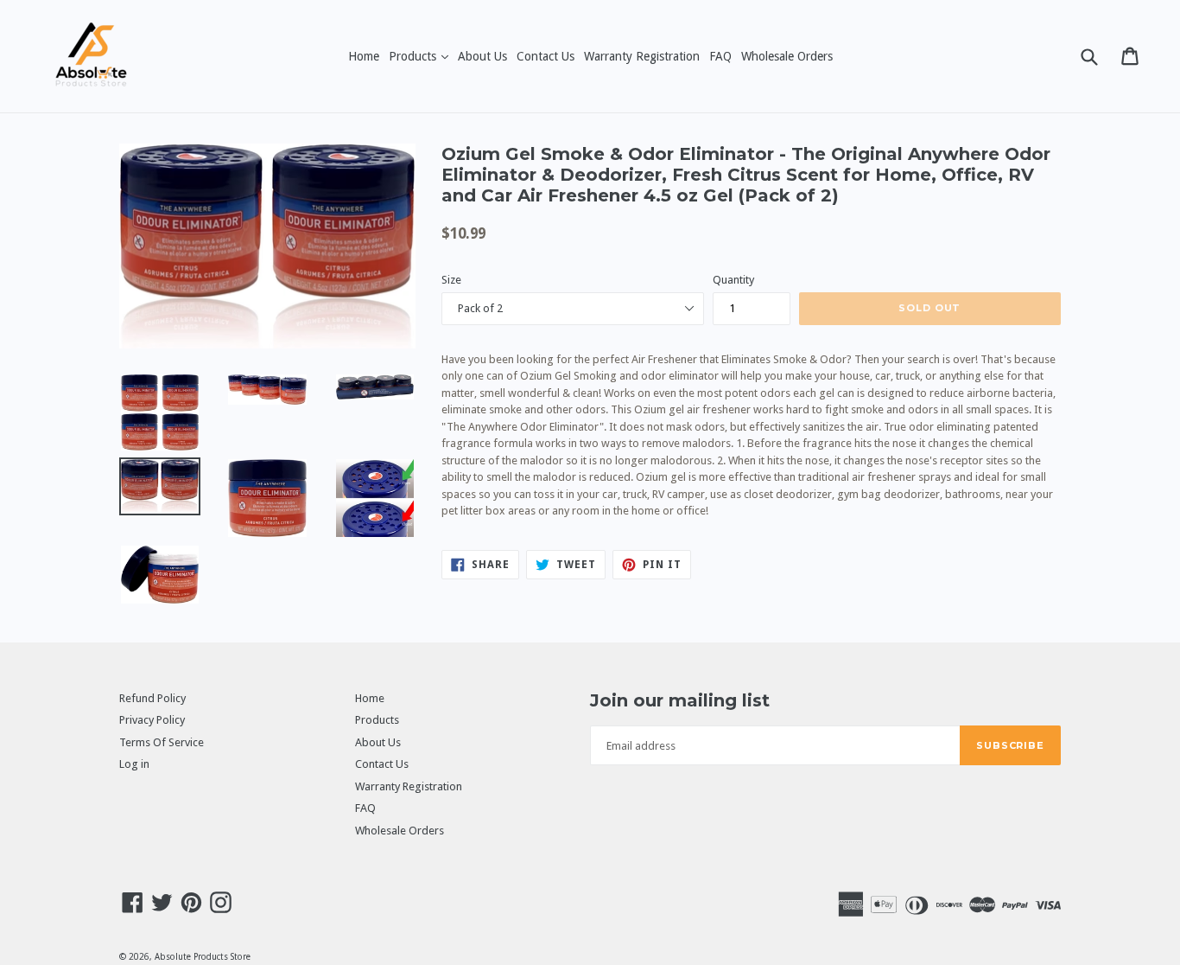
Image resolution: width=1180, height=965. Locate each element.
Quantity (733, 279)
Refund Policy (152, 698)
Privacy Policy (152, 719)
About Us (482, 56)
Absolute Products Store (203, 957)
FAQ (720, 56)
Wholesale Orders (787, 56)
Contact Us (545, 56)
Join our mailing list (680, 700)
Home (363, 56)
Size (451, 279)
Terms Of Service (161, 742)
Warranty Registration (642, 56)
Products (420, 55)
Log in (134, 763)
